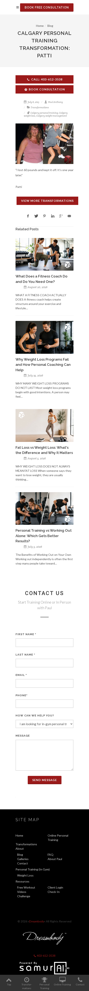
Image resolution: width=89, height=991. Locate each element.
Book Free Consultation (47, 7)
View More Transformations (47, 200)
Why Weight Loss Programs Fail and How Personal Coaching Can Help (43, 364)
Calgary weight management (51, 115)
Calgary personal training (44, 112)
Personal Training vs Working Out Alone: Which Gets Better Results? (44, 535)
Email (21, 675)
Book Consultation (47, 89)
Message (23, 735)
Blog (50, 25)
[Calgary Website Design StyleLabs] (45, 968)
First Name (26, 634)
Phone (22, 695)
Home (40, 25)
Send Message (44, 780)
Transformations (40, 107)
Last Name (25, 654)
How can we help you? (35, 715)
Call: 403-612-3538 (47, 79)
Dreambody (36, 921)
